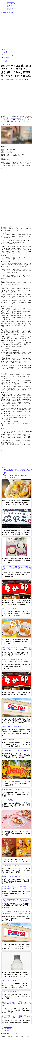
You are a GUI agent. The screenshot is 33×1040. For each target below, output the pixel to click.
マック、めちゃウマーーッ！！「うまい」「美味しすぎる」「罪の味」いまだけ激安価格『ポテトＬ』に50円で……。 (16, 613)
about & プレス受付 (12, 8)
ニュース (9, 6)
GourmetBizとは (8, 1027)
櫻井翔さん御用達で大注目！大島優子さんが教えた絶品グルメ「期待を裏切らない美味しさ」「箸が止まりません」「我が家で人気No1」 (16, 503)
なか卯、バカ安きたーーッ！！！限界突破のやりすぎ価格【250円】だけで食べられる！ (16, 693)
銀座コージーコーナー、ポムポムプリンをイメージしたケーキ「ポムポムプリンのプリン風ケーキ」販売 (16, 654)
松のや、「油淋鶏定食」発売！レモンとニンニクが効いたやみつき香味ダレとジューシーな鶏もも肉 (16, 666)
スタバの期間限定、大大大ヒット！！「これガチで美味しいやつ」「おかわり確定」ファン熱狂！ (16, 794)
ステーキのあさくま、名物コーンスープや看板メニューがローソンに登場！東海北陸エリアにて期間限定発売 (16, 574)
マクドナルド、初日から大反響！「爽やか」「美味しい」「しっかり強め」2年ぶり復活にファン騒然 (16, 996)
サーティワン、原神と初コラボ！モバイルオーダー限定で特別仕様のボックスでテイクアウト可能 (16, 893)
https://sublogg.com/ (15, 118)
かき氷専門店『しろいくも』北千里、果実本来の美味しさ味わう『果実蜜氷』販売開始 (16, 1021)
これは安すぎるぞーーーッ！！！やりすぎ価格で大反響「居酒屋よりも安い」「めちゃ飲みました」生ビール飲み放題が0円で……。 (16, 532)
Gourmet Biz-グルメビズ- (9, 1033)
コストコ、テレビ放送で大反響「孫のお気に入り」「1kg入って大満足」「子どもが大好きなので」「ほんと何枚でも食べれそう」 (16, 720)
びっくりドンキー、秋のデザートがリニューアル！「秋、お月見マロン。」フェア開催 (16, 860)
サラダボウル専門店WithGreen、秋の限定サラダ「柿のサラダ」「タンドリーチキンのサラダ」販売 (16, 905)
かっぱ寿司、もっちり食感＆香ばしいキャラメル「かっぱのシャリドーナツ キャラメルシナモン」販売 (16, 641)
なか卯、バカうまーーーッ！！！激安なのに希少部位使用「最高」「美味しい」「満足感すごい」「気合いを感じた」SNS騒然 (16, 602)
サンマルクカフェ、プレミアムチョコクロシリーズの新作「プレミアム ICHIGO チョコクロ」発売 (16, 833)
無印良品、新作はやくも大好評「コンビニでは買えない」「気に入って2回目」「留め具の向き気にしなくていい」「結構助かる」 (16, 755)
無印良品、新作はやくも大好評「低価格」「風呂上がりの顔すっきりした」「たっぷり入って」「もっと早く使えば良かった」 (16, 974)
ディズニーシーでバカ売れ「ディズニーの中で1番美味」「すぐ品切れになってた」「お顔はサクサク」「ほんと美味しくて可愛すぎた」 (16, 732)
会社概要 (9, 10)
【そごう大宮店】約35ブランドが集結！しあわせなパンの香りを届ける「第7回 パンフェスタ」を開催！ (18, 471)
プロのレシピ (10, 2)
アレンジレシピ (11, 3)
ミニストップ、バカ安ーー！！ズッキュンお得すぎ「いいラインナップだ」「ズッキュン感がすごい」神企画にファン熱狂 (16, 985)
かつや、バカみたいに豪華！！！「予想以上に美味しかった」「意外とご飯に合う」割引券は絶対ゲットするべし (16, 805)
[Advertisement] (16, 31)
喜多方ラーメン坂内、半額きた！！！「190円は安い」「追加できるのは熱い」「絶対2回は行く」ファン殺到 (16, 881)
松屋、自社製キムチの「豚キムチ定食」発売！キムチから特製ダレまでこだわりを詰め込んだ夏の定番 (16, 918)
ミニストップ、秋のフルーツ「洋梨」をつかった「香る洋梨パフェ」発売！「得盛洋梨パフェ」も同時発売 (16, 1010)
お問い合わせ (7, 1028)
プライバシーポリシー (10, 1030)
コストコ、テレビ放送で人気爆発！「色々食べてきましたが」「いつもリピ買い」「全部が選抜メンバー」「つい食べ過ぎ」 (16, 946)
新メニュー (10, 5)
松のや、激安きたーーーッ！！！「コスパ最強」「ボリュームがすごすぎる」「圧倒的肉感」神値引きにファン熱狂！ (16, 870)
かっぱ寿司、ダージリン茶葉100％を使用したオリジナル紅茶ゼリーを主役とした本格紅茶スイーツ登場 (16, 560)
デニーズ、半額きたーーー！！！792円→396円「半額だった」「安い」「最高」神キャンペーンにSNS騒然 (16, 783)
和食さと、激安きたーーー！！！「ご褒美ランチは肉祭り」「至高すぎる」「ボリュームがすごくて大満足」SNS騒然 (16, 744)
